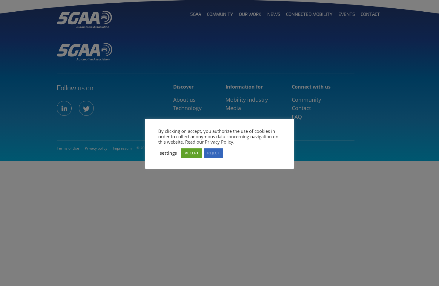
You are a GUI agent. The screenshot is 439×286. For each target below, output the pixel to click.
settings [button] (168, 153)
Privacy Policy (219, 141)
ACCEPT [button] (192, 153)
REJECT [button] (213, 153)
